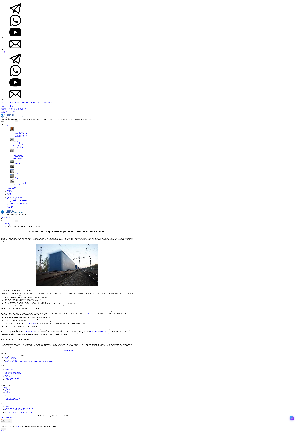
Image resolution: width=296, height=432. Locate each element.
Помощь (7, 406)
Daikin (16, 152)
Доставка (10, 196)
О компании (11, 205)
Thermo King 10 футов (20, 132)
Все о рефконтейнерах (11, 399)
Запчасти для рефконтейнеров (24, 183)
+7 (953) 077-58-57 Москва (9, 111)
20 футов (17, 168)
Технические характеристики (19, 203)
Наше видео (8, 368)
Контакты (10, 207)
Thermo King (18, 131)
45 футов (17, 178)
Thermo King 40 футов (20, 135)
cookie (18, 426)
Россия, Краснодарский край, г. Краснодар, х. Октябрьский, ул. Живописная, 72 (27, 102)
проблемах (32, 323)
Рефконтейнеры (9, 369)
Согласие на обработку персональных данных (19, 412)
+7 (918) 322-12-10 (6, 105)
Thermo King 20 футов (20, 133)
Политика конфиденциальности (14, 411)
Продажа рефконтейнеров (18, 200)
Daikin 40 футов (18, 156)
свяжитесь (37, 347)
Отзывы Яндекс (12, 206)
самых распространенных (98, 331)
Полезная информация (14, 199)
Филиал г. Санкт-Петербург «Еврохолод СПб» (19, 408)
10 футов (17, 163)
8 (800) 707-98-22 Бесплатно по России (13, 108)
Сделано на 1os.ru (6, 417)
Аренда (9, 191)
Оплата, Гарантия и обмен (15, 197)
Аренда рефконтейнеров (12, 373)
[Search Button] (16, 121)
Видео (9, 193)
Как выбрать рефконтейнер (19, 202)
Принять (3, 429)
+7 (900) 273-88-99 (7, 106)
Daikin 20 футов (18, 155)
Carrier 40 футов (18, 146)
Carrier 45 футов (18, 147)
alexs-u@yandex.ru (8, 104)
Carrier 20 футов (18, 144)
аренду (89, 313)
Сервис (9, 194)
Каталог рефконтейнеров (15, 126)
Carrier (16, 141)
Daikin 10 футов (18, 154)
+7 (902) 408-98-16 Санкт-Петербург (12, 109)
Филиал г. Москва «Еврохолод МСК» (15, 409)
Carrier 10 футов (18, 143)
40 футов (17, 173)
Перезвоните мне (6, 112)
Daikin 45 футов (18, 158)
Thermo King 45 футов (20, 136)
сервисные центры (28, 331)
